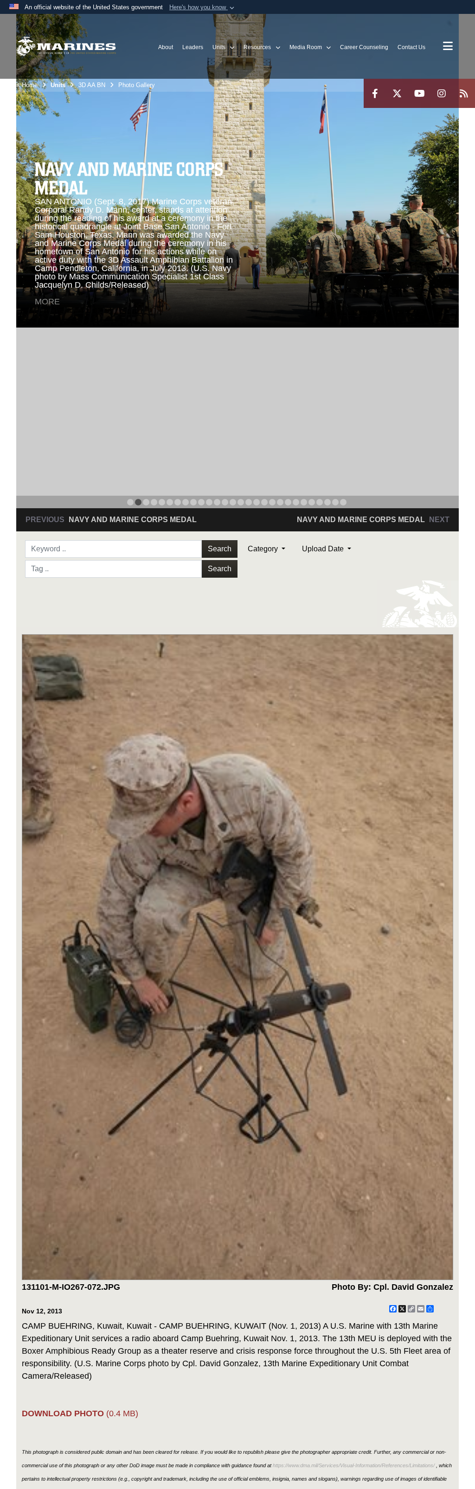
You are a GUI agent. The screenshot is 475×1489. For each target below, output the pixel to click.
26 (327, 502)
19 (272, 502)
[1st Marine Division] (66, 47)
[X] (397, 93)
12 (217, 502)
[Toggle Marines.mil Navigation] (448, 46)
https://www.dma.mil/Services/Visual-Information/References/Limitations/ (354, 1465)
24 (311, 502)
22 (296, 502)
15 (241, 502)
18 (264, 502)
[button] (202, 7)
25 (319, 502)
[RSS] (464, 93)
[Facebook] (375, 93)
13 (225, 502)
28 (343, 502)
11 (209, 502)
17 (256, 502)
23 (304, 502)
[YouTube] (419, 93)
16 (248, 502)
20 (280, 502)
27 (335, 502)
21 (288, 502)
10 (201, 502)
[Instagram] (441, 93)
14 (233, 502)
